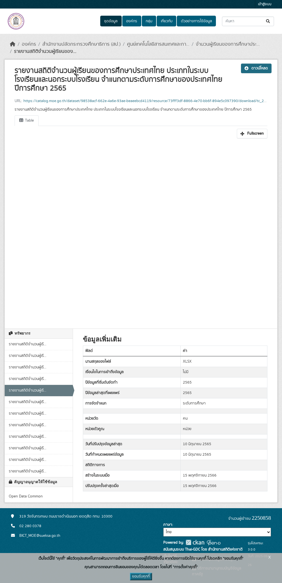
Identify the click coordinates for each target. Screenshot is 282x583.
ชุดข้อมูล (111, 21)
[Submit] (268, 21)
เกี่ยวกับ (166, 21)
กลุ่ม (149, 21)
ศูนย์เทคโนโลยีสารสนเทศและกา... (158, 44)
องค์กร (131, 21)
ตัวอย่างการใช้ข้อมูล (196, 21)
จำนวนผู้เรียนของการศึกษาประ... (228, 44)
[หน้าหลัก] (12, 44)
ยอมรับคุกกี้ (141, 576)
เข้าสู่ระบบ (265, 4)
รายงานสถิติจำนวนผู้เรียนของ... (45, 51)
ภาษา (167, 524)
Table (29, 120)
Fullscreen (255, 133)
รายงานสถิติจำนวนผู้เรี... (27, 344)
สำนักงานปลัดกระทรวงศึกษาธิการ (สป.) (81, 44)
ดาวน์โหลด (259, 68)
